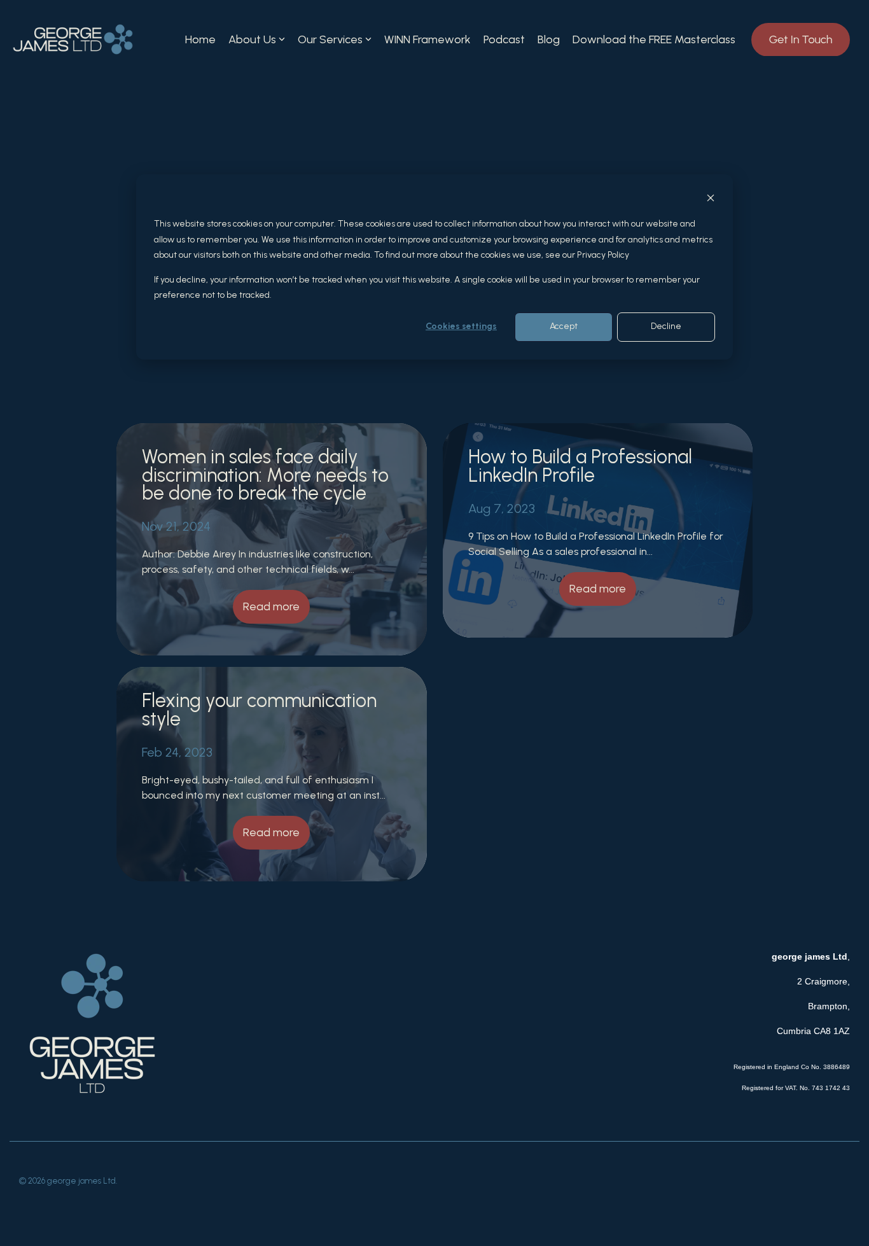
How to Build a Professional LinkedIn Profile (580, 465)
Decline (666, 326)
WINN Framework (427, 39)
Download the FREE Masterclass (654, 39)
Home (200, 39)
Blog (549, 39)
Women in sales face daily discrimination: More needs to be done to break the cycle (265, 475)
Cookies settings (461, 326)
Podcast (504, 39)
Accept (564, 326)
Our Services (330, 39)
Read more (271, 606)
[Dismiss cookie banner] (710, 200)
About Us (252, 39)
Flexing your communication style (259, 709)
